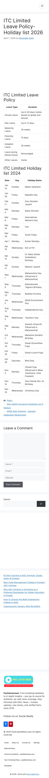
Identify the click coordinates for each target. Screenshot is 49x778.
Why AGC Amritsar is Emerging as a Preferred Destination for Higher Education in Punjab (24, 592)
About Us (15, 743)
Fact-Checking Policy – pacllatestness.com (20, 760)
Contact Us (26, 743)
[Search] (41, 504)
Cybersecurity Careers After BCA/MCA (22, 606)
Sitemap (36, 743)
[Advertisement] (24, 64)
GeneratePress (33, 774)
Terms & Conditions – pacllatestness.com (19, 754)
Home (6, 743)
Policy (9, 400)
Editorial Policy (9, 748)
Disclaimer (8, 766)
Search (7, 499)
